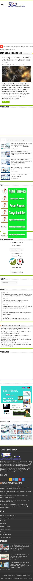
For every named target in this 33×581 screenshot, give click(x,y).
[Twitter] (16, 479)
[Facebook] (13, 479)
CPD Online (3, 523)
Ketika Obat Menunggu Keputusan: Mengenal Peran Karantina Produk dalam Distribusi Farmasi (21, 153)
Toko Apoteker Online (5, 537)
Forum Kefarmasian (5, 526)
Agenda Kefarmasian (5, 529)
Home (2, 49)
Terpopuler (10, 140)
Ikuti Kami (3, 475)
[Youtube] (19, 479)
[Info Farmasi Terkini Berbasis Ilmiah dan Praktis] (16, 4)
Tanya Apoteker (4, 532)
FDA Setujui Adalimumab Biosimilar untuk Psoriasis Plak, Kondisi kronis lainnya (16, 59)
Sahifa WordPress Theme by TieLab (23, 578)
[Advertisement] (16, 26)
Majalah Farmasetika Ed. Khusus (8, 518)
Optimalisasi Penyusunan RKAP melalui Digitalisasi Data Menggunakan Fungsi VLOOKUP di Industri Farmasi (20, 565)
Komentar (17, 140)
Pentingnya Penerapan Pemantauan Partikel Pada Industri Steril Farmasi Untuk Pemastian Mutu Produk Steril (21, 161)
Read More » (5, 101)
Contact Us (16, 577)
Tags (23, 140)
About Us (4, 575)
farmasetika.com (9, 578)
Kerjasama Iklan (26, 575)
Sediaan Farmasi (18, 64)
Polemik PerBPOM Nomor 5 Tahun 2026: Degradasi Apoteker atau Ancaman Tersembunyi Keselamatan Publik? (20, 547)
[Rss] (10, 479)
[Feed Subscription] (32, 53)
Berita (13, 64)
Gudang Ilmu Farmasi (5, 534)
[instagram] (23, 479)
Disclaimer (18, 575)
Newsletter (3, 520)
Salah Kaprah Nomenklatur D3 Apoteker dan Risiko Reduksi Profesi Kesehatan (19, 556)
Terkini (3, 140)
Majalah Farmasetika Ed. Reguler (8, 515)
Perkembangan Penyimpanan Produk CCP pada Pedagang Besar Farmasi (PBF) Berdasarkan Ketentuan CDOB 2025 (21, 145)
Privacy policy (11, 575)
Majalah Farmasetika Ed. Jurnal (11, 325)
